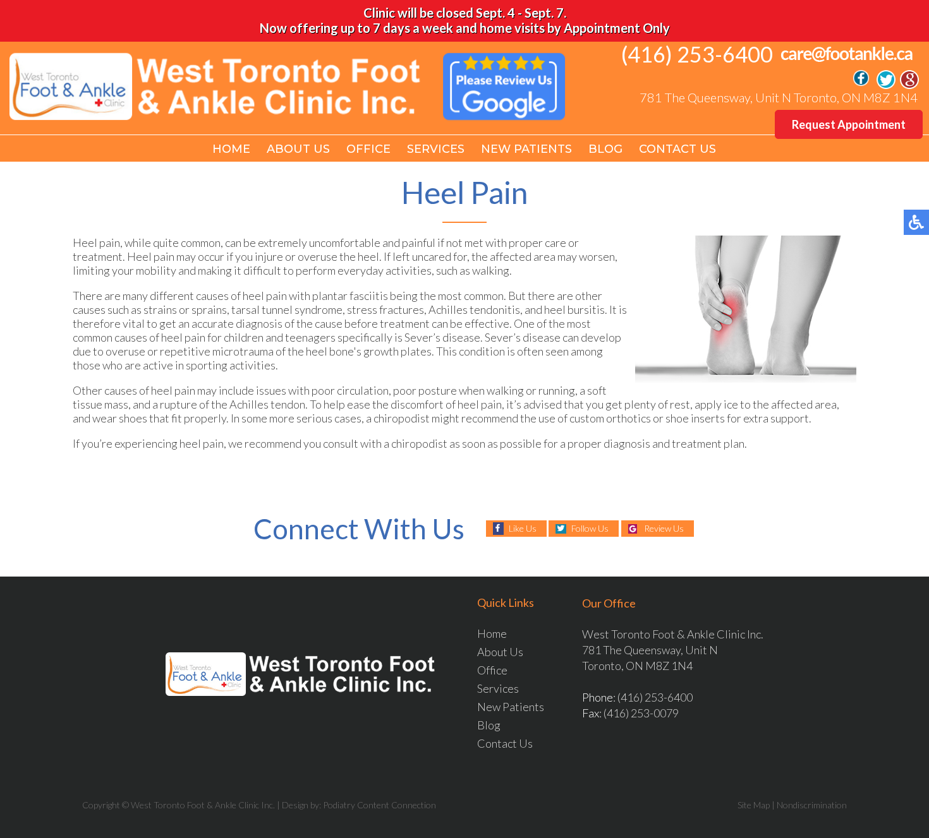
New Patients (526, 149)
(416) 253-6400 (697, 54)
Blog (605, 149)
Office (368, 149)
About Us (298, 149)
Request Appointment (849, 124)
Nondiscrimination (812, 804)
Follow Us (590, 528)
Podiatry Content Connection (379, 804)
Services (435, 149)
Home (231, 149)
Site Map (754, 804)
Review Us (664, 528)
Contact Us (677, 149)
